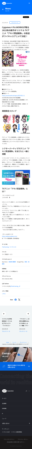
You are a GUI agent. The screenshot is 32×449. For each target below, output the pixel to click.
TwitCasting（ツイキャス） (9, 247)
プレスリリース (23, 342)
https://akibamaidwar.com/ (9, 236)
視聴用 (14, 262)
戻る (4, 314)
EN (29, 391)
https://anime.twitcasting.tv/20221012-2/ (13, 95)
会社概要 (4, 403)
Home (7, 342)
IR (2, 413)
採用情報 (4, 408)
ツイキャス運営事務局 (16, 432)
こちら (3, 293)
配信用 (10, 262)
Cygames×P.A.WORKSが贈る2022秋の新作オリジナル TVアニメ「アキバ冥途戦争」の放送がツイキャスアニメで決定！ (16, 344)
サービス (4, 398)
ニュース (8, 9)
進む (28, 314)
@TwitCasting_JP (15, 286)
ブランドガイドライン (9, 439)
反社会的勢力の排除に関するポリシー (16, 442)
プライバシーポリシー (23, 439)
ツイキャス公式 (6, 432)
